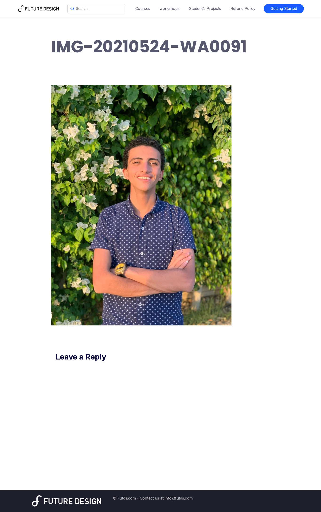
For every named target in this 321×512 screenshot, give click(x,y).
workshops (170, 8)
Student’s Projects (205, 8)
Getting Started (283, 8)
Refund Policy (243, 8)
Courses (142, 8)
